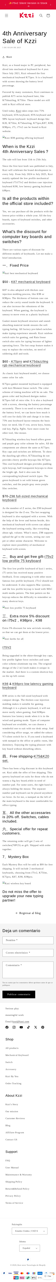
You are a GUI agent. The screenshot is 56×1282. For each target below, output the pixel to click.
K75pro (16, 361)
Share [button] (9, 57)
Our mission (11, 1111)
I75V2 (6, 647)
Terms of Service (14, 1203)
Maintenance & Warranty (18, 1174)
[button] (6, 15)
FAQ (7, 1160)
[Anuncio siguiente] (51, 5)
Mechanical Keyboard (17, 1055)
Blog (7, 1125)
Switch (9, 1062)
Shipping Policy (13, 1181)
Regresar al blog (30, 913)
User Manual (12, 1167)
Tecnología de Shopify (36, 1265)
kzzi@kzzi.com (21, 1021)
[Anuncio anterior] (5, 5)
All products (12, 1048)
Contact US (11, 1139)
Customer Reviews (15, 1118)
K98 (5, 684)
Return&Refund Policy (17, 1189)
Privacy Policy (13, 1196)
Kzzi (18, 110)
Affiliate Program (14, 1132)
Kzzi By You (11, 1076)
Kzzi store (22, 1265)
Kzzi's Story (11, 1104)
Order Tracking (13, 1083)
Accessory (10, 1069)
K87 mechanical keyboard (30, 282)
